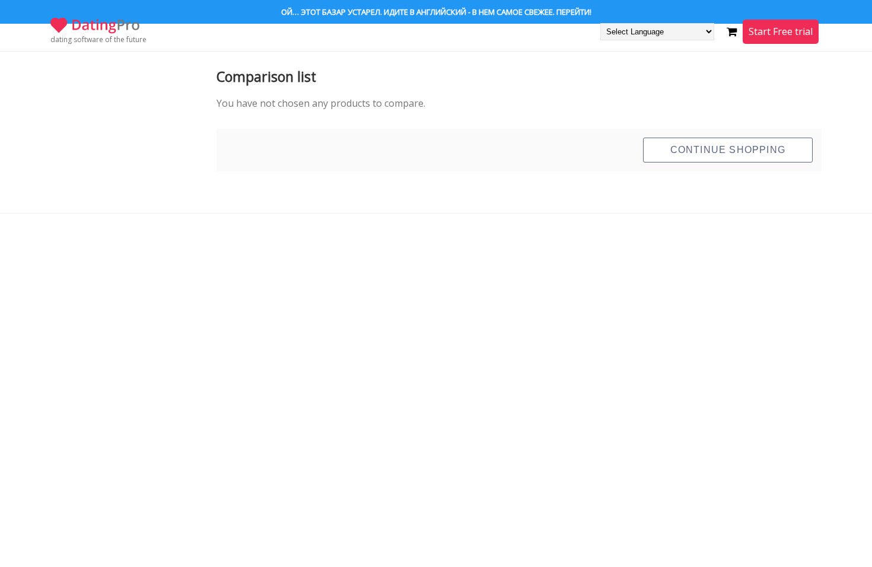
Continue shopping (727, 150)
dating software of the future (98, 39)
